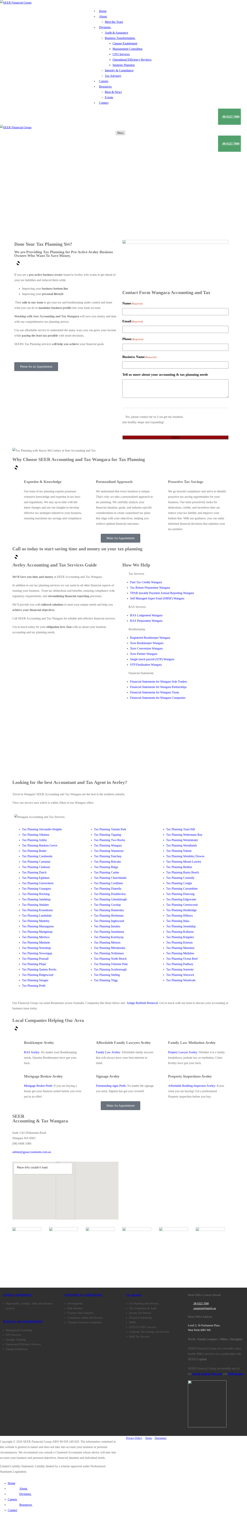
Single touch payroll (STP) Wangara (152, 659)
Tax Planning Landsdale (37, 915)
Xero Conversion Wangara (146, 648)
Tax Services (136, 573)
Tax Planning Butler (34, 850)
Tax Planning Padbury (179, 964)
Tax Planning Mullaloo (180, 953)
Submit (175, 437)
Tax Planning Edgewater (181, 899)
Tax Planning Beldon (179, 867)
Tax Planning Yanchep (107, 856)
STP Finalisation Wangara (146, 664)
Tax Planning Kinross (179, 942)
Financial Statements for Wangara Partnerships (158, 687)
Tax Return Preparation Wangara (150, 587)
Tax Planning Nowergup (37, 953)
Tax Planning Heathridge (181, 910)
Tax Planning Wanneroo (109, 850)
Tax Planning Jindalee (35, 904)
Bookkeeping (137, 629)
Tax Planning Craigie (179, 883)
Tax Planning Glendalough (110, 899)
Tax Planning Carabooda (37, 856)
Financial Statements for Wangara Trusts (154, 692)
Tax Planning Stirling (107, 974)
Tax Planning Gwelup (107, 904)
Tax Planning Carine (106, 872)
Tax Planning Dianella (107, 888)
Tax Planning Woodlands (181, 845)
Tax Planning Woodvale (180, 980)
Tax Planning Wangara (108, 845)
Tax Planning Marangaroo (38, 926)
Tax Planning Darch (34, 872)
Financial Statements (141, 673)
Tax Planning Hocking (36, 894)
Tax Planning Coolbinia (108, 883)
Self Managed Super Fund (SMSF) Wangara (157, 598)
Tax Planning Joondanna (109, 931)
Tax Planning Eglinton (35, 877)
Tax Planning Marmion (180, 947)
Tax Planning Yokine (179, 850)
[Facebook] (12, 1270)
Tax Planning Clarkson (36, 867)
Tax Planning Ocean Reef (182, 958)
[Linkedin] (23, 1270)
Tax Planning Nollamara (109, 953)
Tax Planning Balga (106, 867)
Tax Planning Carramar (36, 861)
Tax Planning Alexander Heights (42, 829)
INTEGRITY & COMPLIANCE (83, 1295)
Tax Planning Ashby (34, 840)
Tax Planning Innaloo (107, 926)
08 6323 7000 (201, 1303)
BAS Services (137, 606)
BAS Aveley (31, 1052)
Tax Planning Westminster (182, 840)
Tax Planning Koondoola (37, 910)
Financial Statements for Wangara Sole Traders (158, 681)
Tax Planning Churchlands (110, 877)
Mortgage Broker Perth (38, 1085)
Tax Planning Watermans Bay (184, 834)
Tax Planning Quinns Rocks (39, 969)
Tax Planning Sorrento (180, 969)
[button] (175, 574)
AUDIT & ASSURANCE (17, 1295)
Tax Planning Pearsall (35, 958)
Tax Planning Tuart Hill (180, 829)
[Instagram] (33, 1270)
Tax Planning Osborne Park (111, 964)
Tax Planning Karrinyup (109, 937)
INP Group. (236, 1373)
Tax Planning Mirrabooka (109, 947)
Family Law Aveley (108, 1052)
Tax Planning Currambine (182, 888)
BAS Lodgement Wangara (146, 615)
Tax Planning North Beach (110, 958)
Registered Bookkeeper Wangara (150, 637)
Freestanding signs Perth (111, 1085)
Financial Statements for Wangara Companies (157, 697)
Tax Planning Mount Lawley (183, 861)
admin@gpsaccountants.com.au (31, 1152)
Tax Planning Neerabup (36, 947)
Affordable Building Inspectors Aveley (191, 1085)
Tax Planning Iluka (177, 921)
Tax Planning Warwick (180, 974)
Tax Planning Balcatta (107, 861)
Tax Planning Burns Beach (182, 872)
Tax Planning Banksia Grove (39, 845)
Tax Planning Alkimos (35, 834)
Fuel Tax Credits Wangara (146, 582)
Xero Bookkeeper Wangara (146, 643)
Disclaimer (161, 1438)
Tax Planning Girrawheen (37, 883)
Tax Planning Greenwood (182, 904)
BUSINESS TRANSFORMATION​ (22, 1321)
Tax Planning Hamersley (109, 910)
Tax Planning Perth (33, 985)
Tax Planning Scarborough (110, 969)
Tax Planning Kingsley (180, 937)
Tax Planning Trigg (106, 980)
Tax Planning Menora (107, 942)
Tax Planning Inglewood (109, 921)
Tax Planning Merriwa (35, 937)
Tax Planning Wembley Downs (185, 856)
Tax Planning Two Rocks (109, 840)
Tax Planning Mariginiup (37, 931)
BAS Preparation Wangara (146, 620)
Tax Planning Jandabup (36, 899)
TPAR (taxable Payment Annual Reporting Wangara (162, 593)
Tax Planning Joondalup (181, 926)
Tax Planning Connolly (180, 877)
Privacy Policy (134, 1438)
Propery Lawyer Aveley (182, 1052)
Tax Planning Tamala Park (110, 829)
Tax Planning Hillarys (179, 915)
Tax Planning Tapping (107, 834)
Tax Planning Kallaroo (180, 931)
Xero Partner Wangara (143, 653)
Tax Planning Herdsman (109, 915)
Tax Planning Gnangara (36, 888)
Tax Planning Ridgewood (37, 974)
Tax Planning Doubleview (110, 894)
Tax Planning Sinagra (35, 980)
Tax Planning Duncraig (180, 894)
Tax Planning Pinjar (34, 964)
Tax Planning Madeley (36, 921)
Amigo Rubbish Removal (142, 1003)
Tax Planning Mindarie (36, 942)
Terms (148, 1438)
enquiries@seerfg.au (204, 1308)
